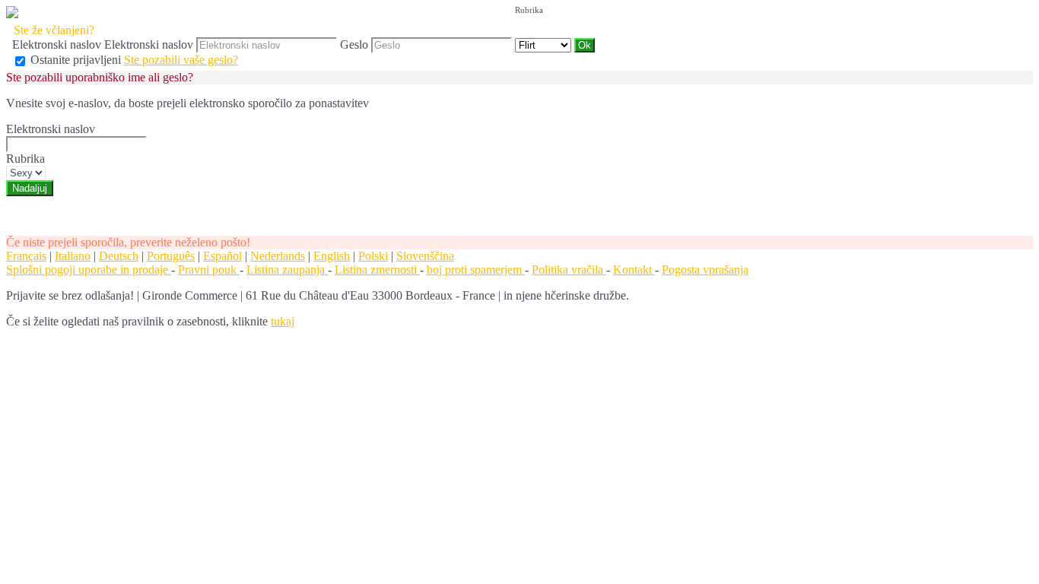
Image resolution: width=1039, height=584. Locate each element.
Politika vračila (569, 269)
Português (171, 255)
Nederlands (277, 255)
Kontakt (634, 269)
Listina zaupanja (287, 269)
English (331, 255)
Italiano (73, 255)
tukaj (282, 321)
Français (26, 255)
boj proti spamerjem (476, 269)
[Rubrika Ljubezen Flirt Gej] (544, 44)
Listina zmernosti (377, 269)
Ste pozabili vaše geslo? (181, 59)
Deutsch (118, 255)
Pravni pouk (209, 269)
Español (222, 255)
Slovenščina (425, 255)
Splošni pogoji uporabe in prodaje (88, 269)
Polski (373, 255)
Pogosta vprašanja (705, 269)
